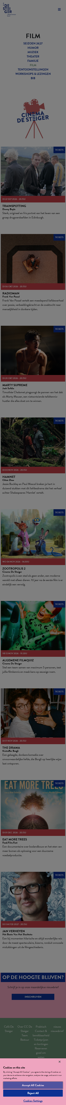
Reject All (33, 1093)
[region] (33, 1081)
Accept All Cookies (33, 1085)
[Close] (60, 1062)
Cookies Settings (33, 1101)
